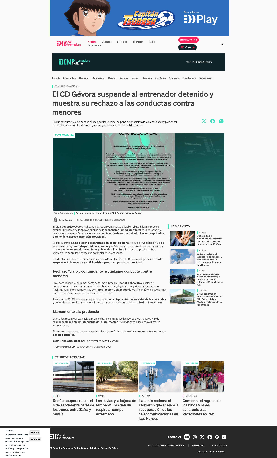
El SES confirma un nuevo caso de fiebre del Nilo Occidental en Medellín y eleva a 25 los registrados (209, 299)
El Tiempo (122, 42)
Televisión (138, 42)
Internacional (98, 78)
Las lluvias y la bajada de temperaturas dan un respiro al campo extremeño (116, 407)
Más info (35, 439)
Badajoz (112, 78)
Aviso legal (198, 445)
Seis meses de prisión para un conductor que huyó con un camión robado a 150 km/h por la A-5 (210, 279)
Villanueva (174, 78)
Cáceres (124, 78)
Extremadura (69, 78)
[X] (202, 436)
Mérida (135, 78)
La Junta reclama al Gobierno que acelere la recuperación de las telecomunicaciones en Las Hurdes (209, 259)
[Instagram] (195, 436)
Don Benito (160, 78)
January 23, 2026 (102, 346)
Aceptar (34, 432)
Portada (56, 78)
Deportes (106, 42)
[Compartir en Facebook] (213, 121)
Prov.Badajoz (189, 78)
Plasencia (147, 78)
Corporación (94, 45)
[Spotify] (217, 436)
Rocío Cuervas (65, 220)
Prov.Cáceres (206, 78)
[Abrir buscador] (222, 44)
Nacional (83, 78)
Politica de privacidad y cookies (166, 445)
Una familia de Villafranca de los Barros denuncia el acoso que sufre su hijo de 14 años (209, 240)
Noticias (92, 42)
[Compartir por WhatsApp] (221, 121)
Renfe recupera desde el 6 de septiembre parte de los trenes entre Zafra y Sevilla (73, 407)
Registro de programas (211, 452)
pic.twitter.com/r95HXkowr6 (102, 340)
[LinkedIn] (224, 436)
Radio (152, 42)
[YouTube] (187, 436)
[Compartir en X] (204, 121)
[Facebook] (210, 436)
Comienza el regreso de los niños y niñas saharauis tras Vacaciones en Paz (202, 407)
